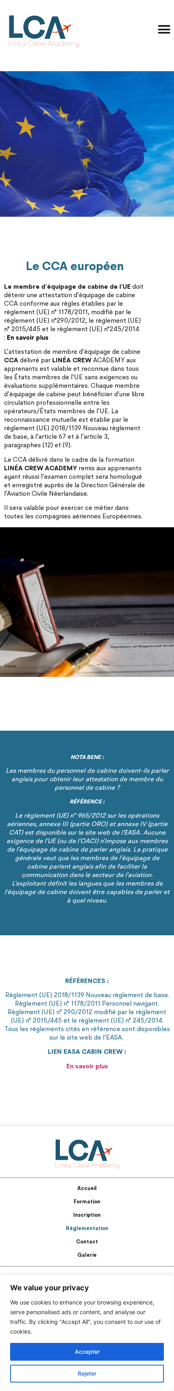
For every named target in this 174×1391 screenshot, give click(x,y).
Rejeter (87, 1373)
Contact (87, 1242)
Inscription (87, 1215)
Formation (87, 1202)
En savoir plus (28, 338)
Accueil (87, 1188)
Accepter (87, 1351)
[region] (87, 1333)
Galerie (87, 1255)
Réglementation (87, 1228)
